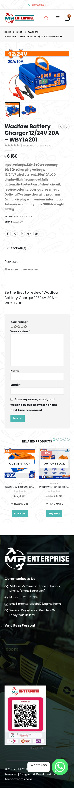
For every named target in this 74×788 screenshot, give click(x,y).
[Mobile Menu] (57, 18)
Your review (20, 331)
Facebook (8, 233)
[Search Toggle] (47, 18)
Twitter (15, 233)
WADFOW (18, 221)
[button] (9, 75)
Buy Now (19, 513)
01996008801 (39, 5)
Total (19, 483)
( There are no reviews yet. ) (37, 145)
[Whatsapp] (60, 767)
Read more (21, 503)
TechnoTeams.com (18, 779)
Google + (29, 233)
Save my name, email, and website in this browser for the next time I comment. (33, 404)
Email (36, 233)
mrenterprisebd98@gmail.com (39, 604)
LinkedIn (22, 233)
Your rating (19, 322)
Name (16, 371)
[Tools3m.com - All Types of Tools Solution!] (19, 18)
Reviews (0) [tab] (18, 248)
